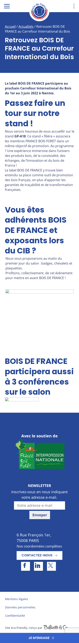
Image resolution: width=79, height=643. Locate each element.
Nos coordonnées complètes (39, 546)
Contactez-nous (36, 555)
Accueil (10, 26)
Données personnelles (20, 607)
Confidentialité (15, 615)
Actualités (25, 26)
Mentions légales (16, 599)
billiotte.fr (55, 628)
